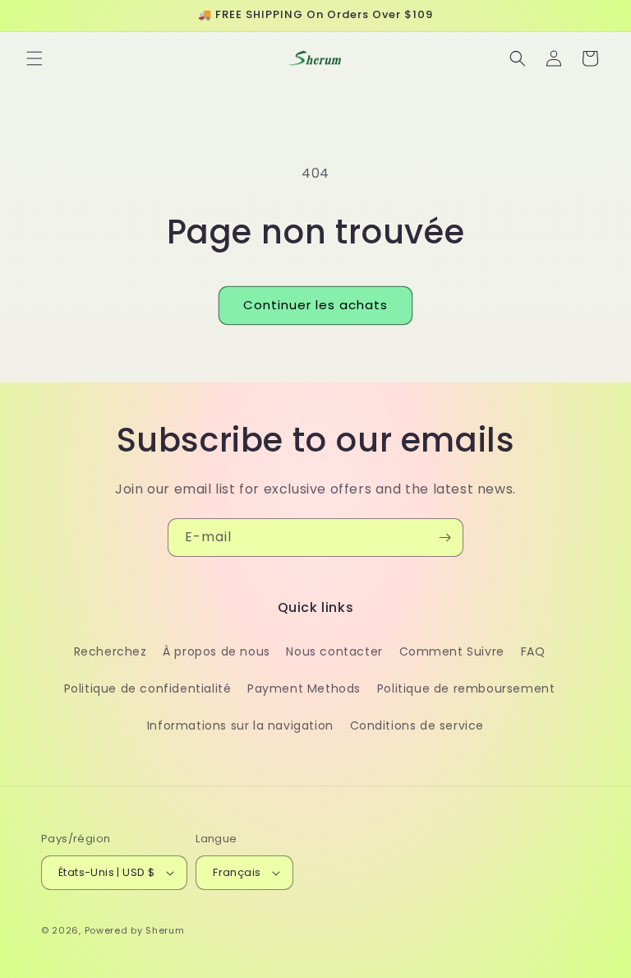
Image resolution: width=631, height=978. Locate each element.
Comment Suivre (451, 651)
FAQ (533, 651)
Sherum (164, 930)
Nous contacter (334, 651)
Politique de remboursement (466, 688)
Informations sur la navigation (240, 725)
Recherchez (110, 651)
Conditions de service (417, 725)
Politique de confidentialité (148, 688)
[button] (34, 58)
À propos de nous (216, 651)
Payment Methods (304, 688)
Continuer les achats (315, 304)
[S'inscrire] (444, 537)
